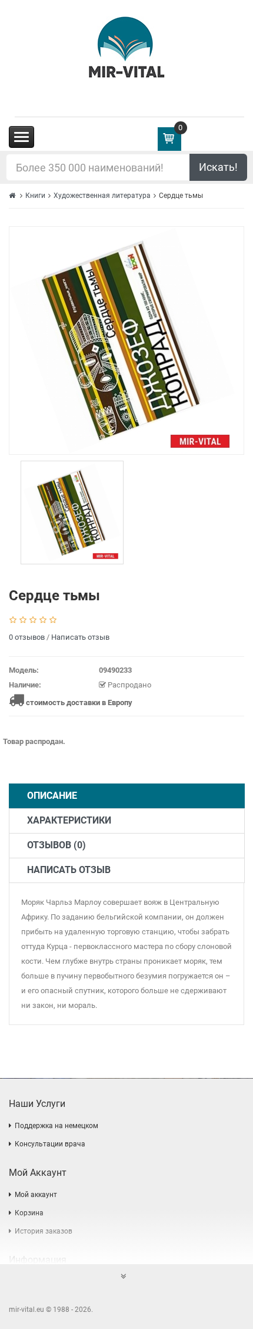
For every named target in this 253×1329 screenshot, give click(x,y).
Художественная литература (102, 195)
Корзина (29, 1213)
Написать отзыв (80, 637)
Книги (35, 195)
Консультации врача (50, 1144)
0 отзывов (27, 637)
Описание (52, 795)
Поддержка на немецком (56, 1126)
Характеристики (69, 820)
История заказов (43, 1231)
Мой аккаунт (36, 1195)
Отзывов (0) (56, 845)
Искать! (218, 167)
